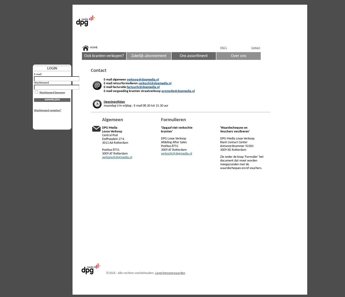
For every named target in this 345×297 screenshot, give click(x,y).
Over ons (238, 56)
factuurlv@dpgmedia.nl (143, 87)
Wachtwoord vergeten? (47, 110)
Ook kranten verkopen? (104, 56)
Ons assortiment (194, 56)
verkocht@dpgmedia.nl (154, 83)
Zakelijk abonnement (148, 56)
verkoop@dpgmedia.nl (143, 79)
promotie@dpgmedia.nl (178, 91)
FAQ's (223, 47)
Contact (255, 47)
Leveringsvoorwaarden (170, 273)
